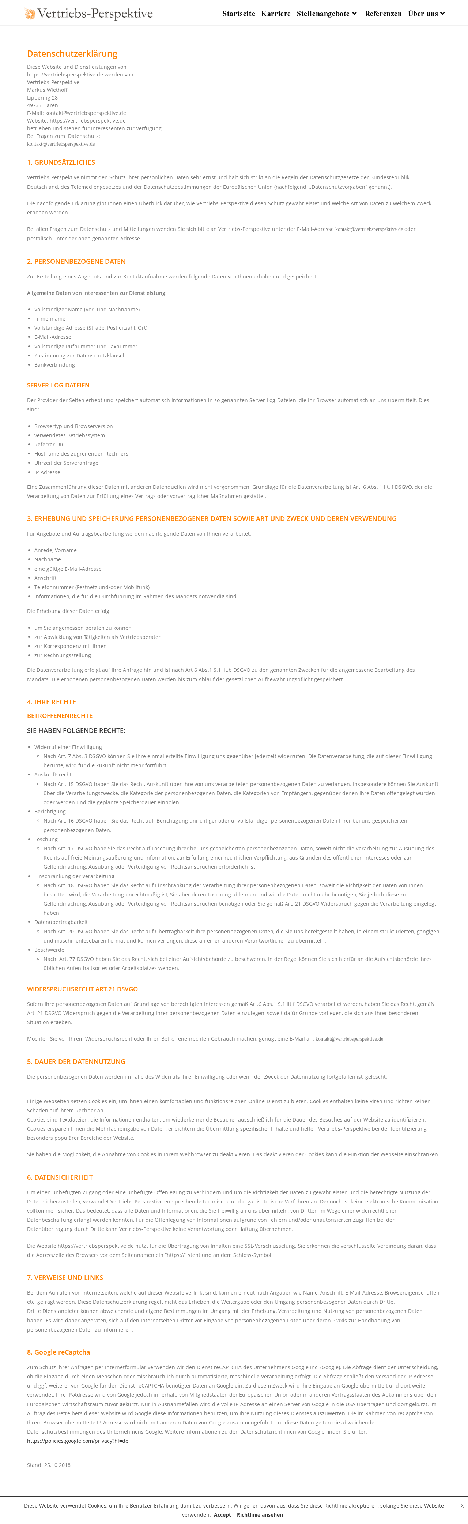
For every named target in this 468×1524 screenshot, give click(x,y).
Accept (222, 1514)
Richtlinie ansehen (260, 1514)
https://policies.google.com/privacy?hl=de (77, 1440)
